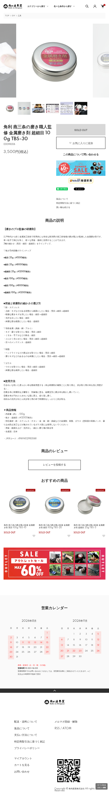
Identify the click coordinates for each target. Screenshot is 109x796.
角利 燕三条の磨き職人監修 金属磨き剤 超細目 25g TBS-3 (89, 526)
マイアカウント (23, 758)
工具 (19, 16)
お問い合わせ (22, 771)
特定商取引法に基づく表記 (68, 203)
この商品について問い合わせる (81, 154)
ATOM (66, 728)
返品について (62, 199)
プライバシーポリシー (27, 748)
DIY (13, 16)
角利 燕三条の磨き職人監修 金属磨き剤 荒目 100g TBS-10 (19, 526)
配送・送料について (25, 721)
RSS (57, 728)
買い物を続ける (63, 207)
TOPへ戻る (54, 691)
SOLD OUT (80, 130)
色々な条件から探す (63, 6)
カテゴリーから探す (36, 6)
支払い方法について (25, 735)
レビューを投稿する (54, 464)
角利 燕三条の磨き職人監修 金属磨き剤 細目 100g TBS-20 (54, 526)
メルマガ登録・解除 (65, 721)
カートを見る (22, 765)
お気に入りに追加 (83, 143)
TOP (7, 16)
